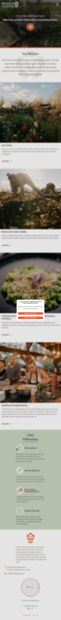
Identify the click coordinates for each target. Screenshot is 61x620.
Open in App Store (30, 313)
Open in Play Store (31, 318)
